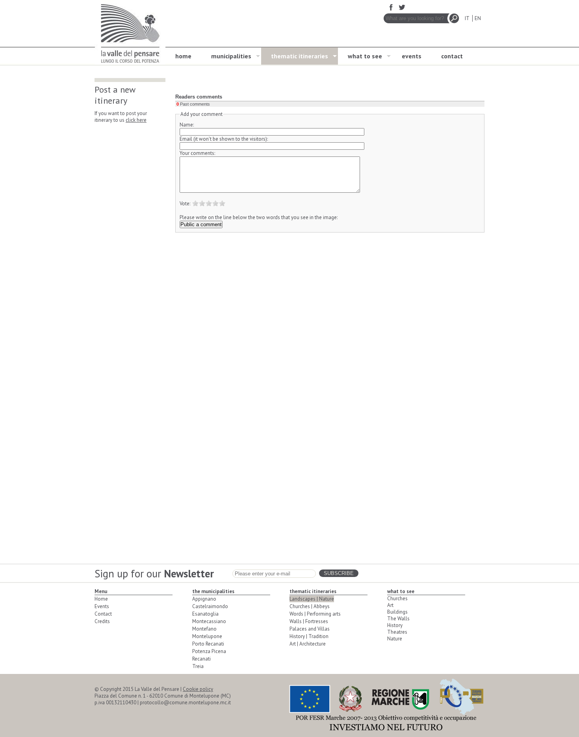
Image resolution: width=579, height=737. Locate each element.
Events (102, 606)
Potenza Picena (209, 651)
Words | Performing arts (315, 613)
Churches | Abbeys (310, 606)
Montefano (204, 628)
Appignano (204, 599)
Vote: (185, 203)
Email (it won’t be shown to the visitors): (224, 139)
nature (394, 638)
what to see (365, 56)
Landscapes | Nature (312, 599)
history (395, 625)
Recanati (201, 658)
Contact (103, 613)
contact (452, 56)
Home (101, 599)
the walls (398, 618)
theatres (397, 632)
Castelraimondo (210, 606)
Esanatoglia (205, 613)
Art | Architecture (308, 643)
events (411, 56)
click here (136, 120)
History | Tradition (309, 636)
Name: (187, 124)
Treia (198, 666)
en (478, 18)
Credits (102, 621)
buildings (397, 612)
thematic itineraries (299, 56)
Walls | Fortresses (309, 621)
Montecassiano (209, 621)
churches (397, 598)
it (467, 18)
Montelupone (207, 636)
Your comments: (197, 153)
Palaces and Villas (310, 628)
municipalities (231, 56)
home (183, 56)
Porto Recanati (208, 643)
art (390, 605)
